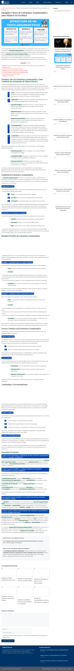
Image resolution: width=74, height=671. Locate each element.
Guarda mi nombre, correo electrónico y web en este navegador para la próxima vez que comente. (25, 636)
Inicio (2, 8)
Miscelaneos (58, 2)
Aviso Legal (69, 668)
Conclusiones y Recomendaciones (11, 74)
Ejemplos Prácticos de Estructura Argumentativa (15, 70)
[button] (71, 2)
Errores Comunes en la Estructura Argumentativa (15, 72)
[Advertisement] (25, 246)
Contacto (67, 2)
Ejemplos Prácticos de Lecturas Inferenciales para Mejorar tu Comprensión (63, 208)
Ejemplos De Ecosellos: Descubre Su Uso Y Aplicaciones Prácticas (54, 660)
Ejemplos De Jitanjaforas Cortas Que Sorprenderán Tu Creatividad (25, 601)
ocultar (28, 63)
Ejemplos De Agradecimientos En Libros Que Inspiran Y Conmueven (41, 600)
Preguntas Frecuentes (8, 75)
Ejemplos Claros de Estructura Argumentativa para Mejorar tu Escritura (24, 541)
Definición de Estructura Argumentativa (12, 69)
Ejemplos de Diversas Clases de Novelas (62, 86)
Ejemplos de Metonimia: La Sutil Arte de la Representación (41, 581)
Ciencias (23, 2)
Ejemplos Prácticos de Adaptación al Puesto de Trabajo (7, 598)
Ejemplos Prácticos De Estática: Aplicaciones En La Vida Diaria (53, 655)
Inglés (37, 2)
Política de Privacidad (46, 668)
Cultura (30, 2)
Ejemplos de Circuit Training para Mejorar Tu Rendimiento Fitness (54, 650)
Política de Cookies (62, 668)
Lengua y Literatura (47, 2)
